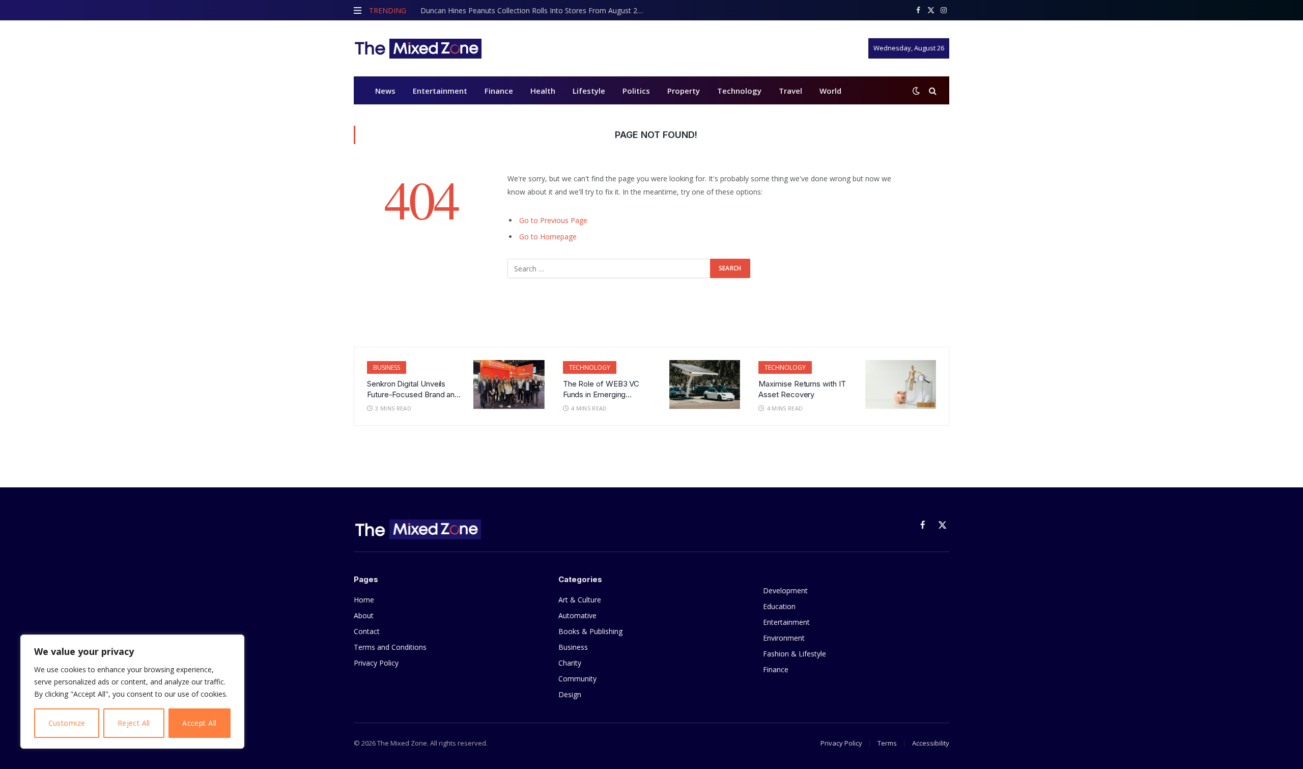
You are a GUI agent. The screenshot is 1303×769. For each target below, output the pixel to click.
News (385, 91)
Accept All (199, 723)
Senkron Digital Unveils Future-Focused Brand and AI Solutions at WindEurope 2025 (413, 389)
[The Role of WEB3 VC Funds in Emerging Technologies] (704, 384)
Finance (499, 91)
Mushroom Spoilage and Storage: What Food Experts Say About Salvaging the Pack (534, 10)
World (830, 91)
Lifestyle (589, 91)
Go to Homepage (548, 236)
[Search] (932, 90)
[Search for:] (609, 268)
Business (386, 367)
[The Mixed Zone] (417, 48)
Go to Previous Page (553, 220)
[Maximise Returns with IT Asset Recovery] (900, 384)
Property (683, 91)
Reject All (134, 723)
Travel (790, 91)
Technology (739, 91)
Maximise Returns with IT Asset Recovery (801, 389)
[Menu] (357, 10)
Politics (636, 91)
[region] (132, 692)
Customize (67, 723)
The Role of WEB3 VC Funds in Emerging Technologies (601, 389)
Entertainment (440, 91)
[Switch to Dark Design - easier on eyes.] (916, 91)
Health (542, 91)
